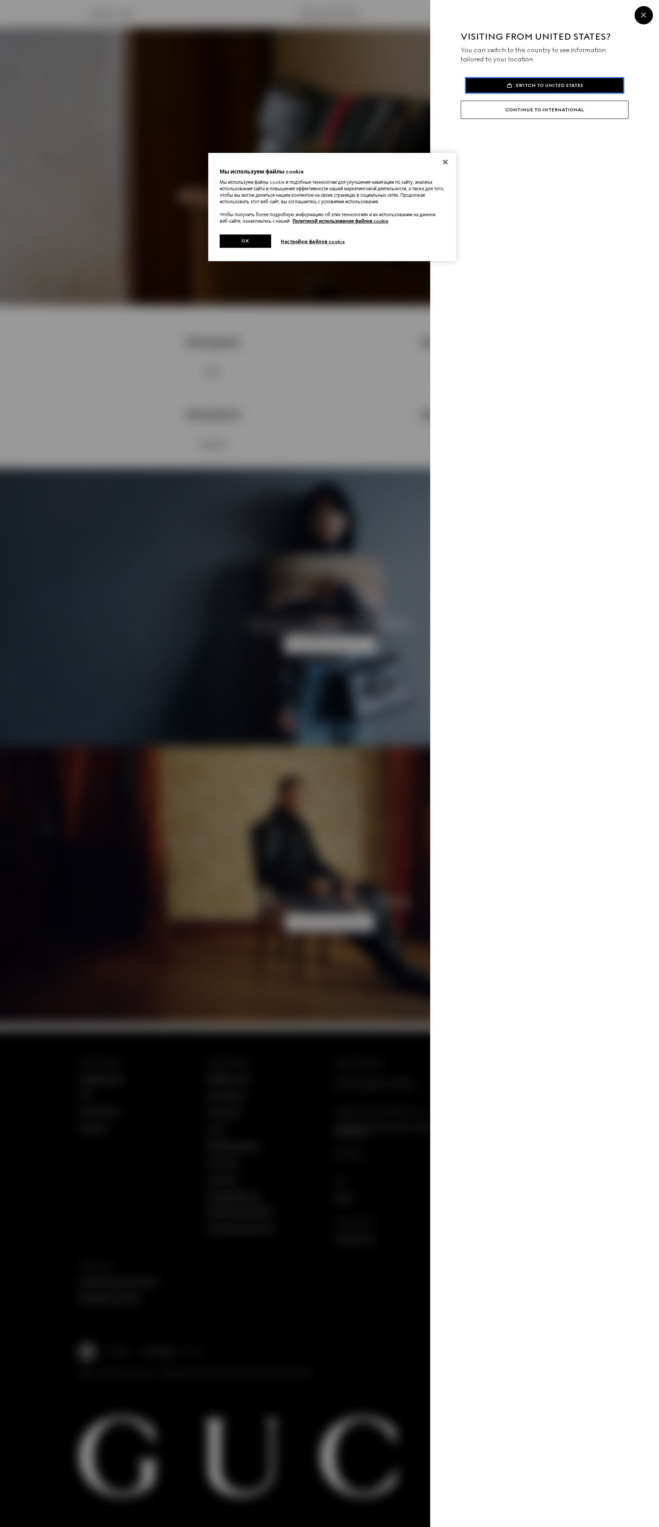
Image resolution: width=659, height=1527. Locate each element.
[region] (332, 207)
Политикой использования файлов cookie (340, 221)
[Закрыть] (445, 162)
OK (245, 241)
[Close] (644, 15)
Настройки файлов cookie (313, 241)
